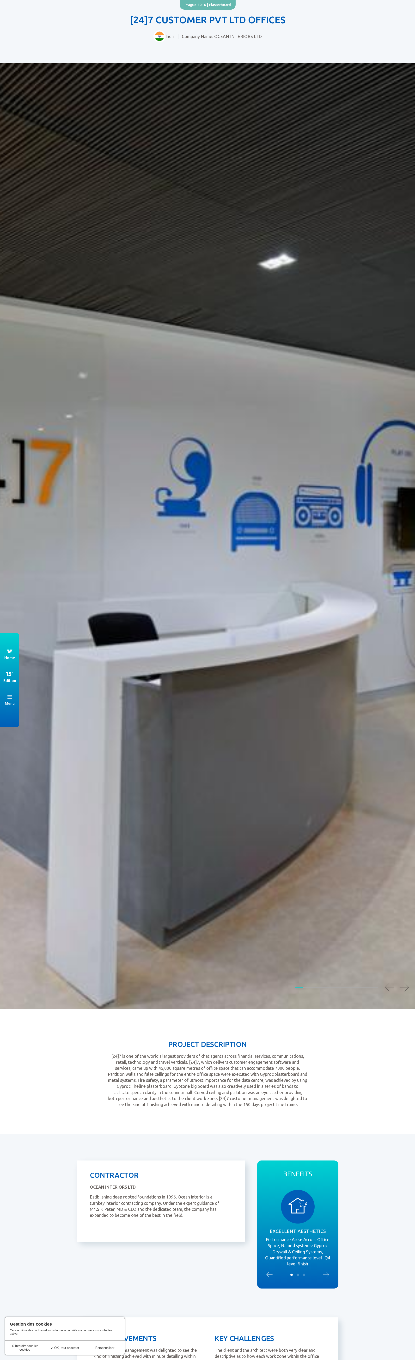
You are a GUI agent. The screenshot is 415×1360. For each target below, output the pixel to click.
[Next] (404, 987)
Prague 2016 (195, 5)
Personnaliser (104, 1348)
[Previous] (390, 987)
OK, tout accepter (66, 1348)
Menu (10, 703)
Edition (9, 680)
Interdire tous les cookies (26, 1347)
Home (9, 658)
